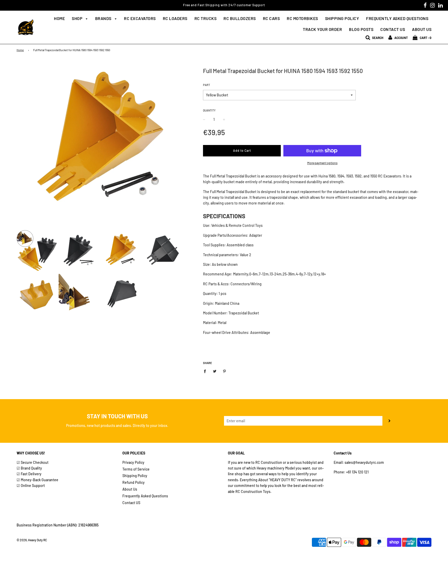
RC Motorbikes (302, 18)
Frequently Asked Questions (397, 18)
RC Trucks (205, 18)
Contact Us (392, 29)
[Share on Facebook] (206, 370)
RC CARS (271, 18)
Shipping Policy (342, 18)
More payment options (322, 163)
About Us (421, 29)
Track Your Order (322, 29)
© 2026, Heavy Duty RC (32, 540)
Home (59, 18)
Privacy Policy (133, 462)
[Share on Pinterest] (224, 370)
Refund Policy (133, 482)
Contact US (131, 502)
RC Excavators (140, 18)
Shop (77, 18)
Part (206, 85)
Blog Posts (361, 29)
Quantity (209, 110)
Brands (104, 18)
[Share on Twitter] (214, 370)
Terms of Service (136, 469)
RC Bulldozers (239, 18)
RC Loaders (175, 18)
